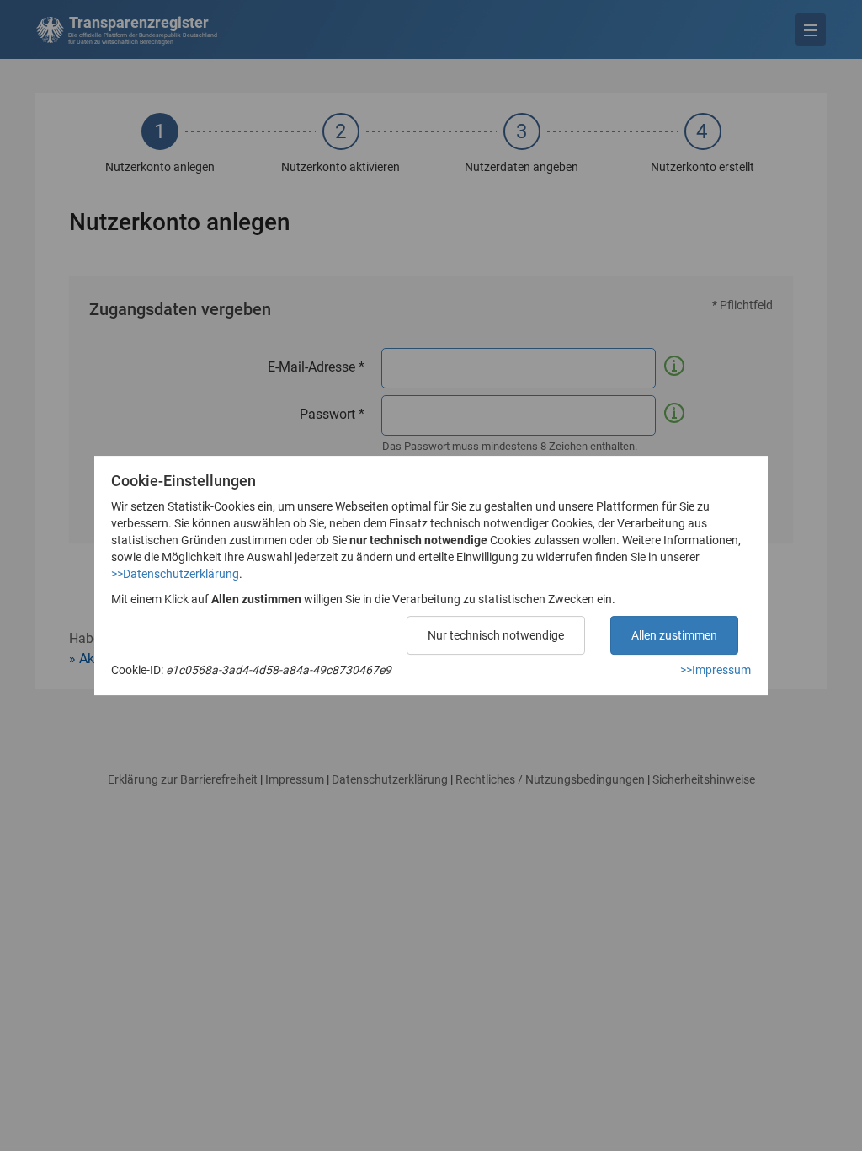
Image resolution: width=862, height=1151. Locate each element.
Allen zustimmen (674, 635)
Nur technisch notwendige (496, 635)
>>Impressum (715, 670)
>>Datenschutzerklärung (175, 574)
